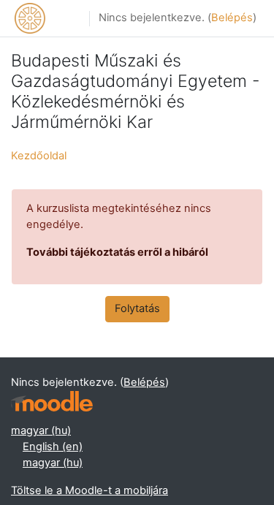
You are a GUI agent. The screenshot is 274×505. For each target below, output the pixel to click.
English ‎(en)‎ (53, 446)
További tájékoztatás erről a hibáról (117, 252)
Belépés (232, 17)
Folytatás (137, 308)
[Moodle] (52, 401)
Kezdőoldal (38, 155)
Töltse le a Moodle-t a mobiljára (89, 490)
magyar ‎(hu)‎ (41, 430)
